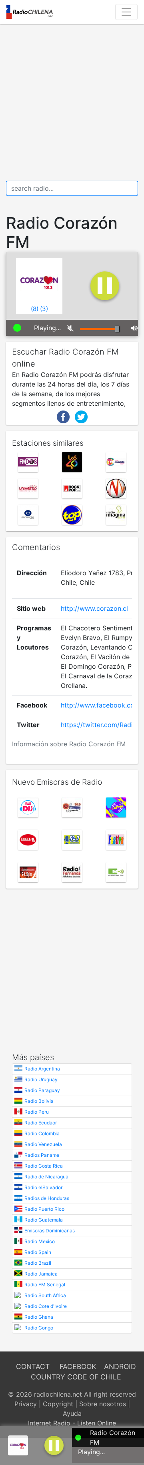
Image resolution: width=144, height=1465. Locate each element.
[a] (54, 1445)
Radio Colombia (42, 1133)
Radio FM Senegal (44, 1285)
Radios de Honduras (46, 1198)
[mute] (67, 328)
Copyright (58, 1404)
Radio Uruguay (41, 1079)
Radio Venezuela (43, 1144)
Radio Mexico (39, 1241)
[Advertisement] (72, 102)
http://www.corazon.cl (94, 608)
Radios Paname (41, 1155)
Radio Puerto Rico (44, 1209)
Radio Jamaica (41, 1274)
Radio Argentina (42, 1069)
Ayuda (72, 1413)
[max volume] (131, 328)
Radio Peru (36, 1112)
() (34, 309)
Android (120, 1366)
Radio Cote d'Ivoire (45, 1306)
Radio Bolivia (39, 1101)
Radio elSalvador (43, 1187)
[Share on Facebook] (63, 416)
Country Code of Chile (76, 1377)
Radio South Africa (45, 1295)
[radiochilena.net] (29, 12)
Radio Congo (38, 1328)
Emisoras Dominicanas (49, 1231)
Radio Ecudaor (40, 1123)
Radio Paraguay (42, 1090)
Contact (33, 1366)
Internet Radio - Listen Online (72, 1423)
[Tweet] (81, 416)
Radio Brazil (37, 1263)
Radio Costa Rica (43, 1166)
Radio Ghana (38, 1317)
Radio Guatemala (43, 1220)
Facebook (78, 1366)
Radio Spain (37, 1252)
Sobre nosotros (102, 1404)
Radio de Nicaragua (46, 1177)
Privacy (25, 1404)
